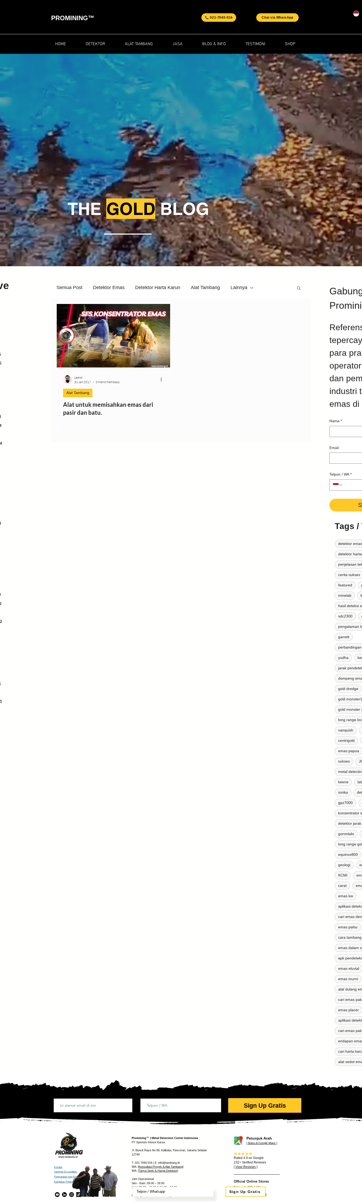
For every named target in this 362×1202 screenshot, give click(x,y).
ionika (343, 792)
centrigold (346, 740)
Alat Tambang (205, 287)
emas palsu (347, 927)
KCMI (342, 875)
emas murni (348, 979)
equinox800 (348, 854)
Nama (335, 421)
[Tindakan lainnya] (163, 379)
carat (342, 885)
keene (343, 782)
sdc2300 (345, 616)
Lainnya (239, 287)
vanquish (345, 730)
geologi (344, 865)
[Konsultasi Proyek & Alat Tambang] (160, 1166)
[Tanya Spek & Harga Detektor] (158, 1170)
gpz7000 (345, 803)
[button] (219, 45)
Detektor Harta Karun (157, 287)
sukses (344, 761)
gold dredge (348, 689)
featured (345, 585)
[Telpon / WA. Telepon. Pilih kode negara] (338, 485)
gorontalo (346, 834)
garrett (343, 637)
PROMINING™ (72, 18)
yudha (343, 657)
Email (334, 448)
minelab (344, 595)
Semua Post (69, 287)
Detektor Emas (109, 287)
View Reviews (245, 1167)
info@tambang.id (169, 1162)
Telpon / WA (340, 474)
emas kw (345, 896)
